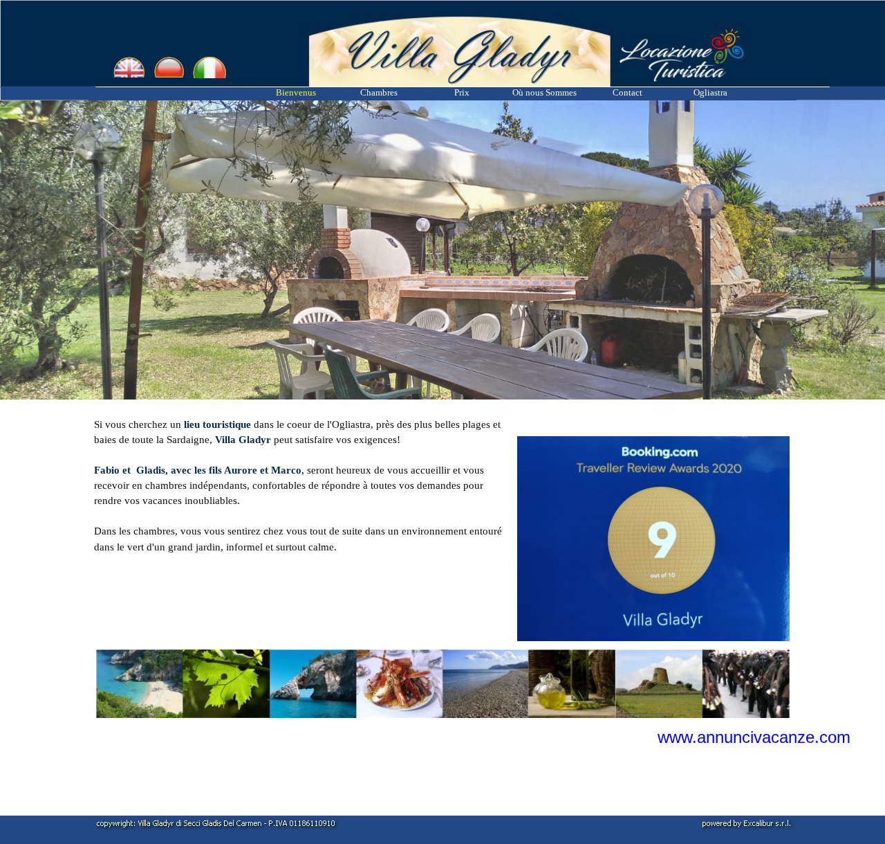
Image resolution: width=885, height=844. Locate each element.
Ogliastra (710, 92)
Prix (461, 92)
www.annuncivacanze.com (754, 737)
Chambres (379, 92)
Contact (627, 92)
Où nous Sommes (544, 92)
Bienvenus (296, 92)
